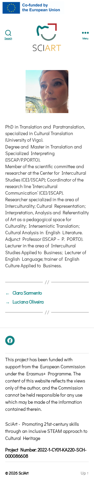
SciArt (23, 473)
